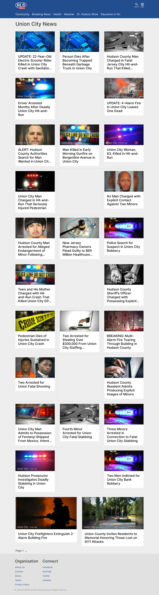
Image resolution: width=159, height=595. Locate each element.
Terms (18, 580)
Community (22, 14)
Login (142, 7)
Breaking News (41, 14)
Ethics (18, 576)
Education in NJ (110, 14)
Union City (22, 49)
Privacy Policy (22, 584)
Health (57, 14)
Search (136, 7)
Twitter (46, 576)
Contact (19, 571)
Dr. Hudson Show (87, 14)
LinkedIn (47, 580)
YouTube (47, 571)
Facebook (48, 567)
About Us (20, 567)
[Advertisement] (79, 94)
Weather (69, 14)
